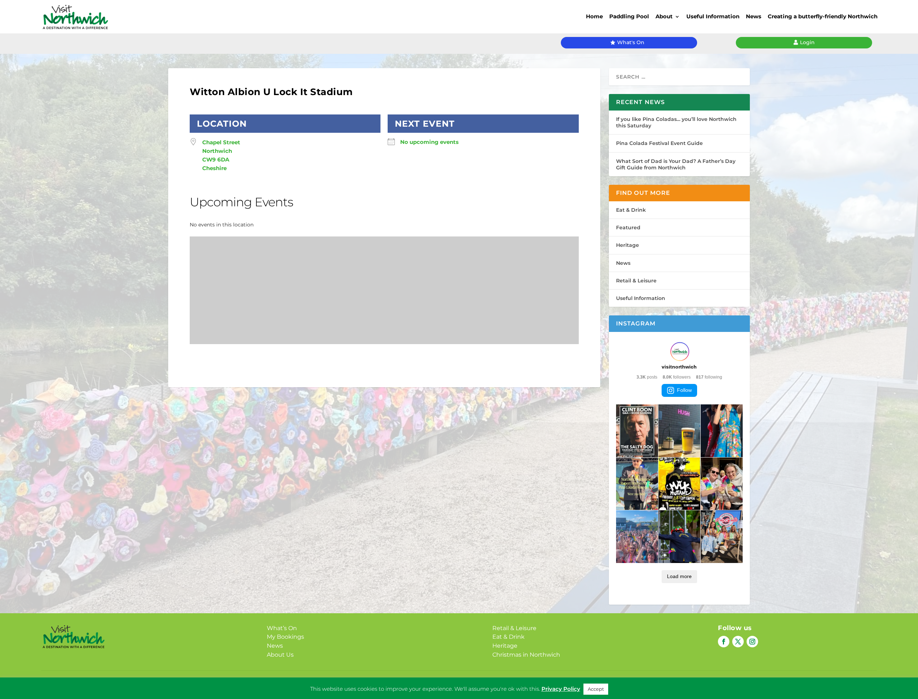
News (753, 16)
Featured (628, 227)
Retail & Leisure (636, 280)
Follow (684, 390)
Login (807, 42)
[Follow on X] (738, 641)
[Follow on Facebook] (723, 641)
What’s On (282, 628)
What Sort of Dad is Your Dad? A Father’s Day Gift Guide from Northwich (675, 164)
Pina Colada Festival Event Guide (659, 143)
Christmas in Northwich (526, 654)
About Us (280, 654)
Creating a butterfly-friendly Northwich (822, 16)
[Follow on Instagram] (752, 641)
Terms (480, 683)
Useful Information (712, 16)
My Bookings (285, 636)
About (664, 16)
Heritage (627, 245)
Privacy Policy (448, 683)
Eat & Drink (631, 210)
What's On (630, 42)
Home (594, 16)
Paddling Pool (629, 16)
